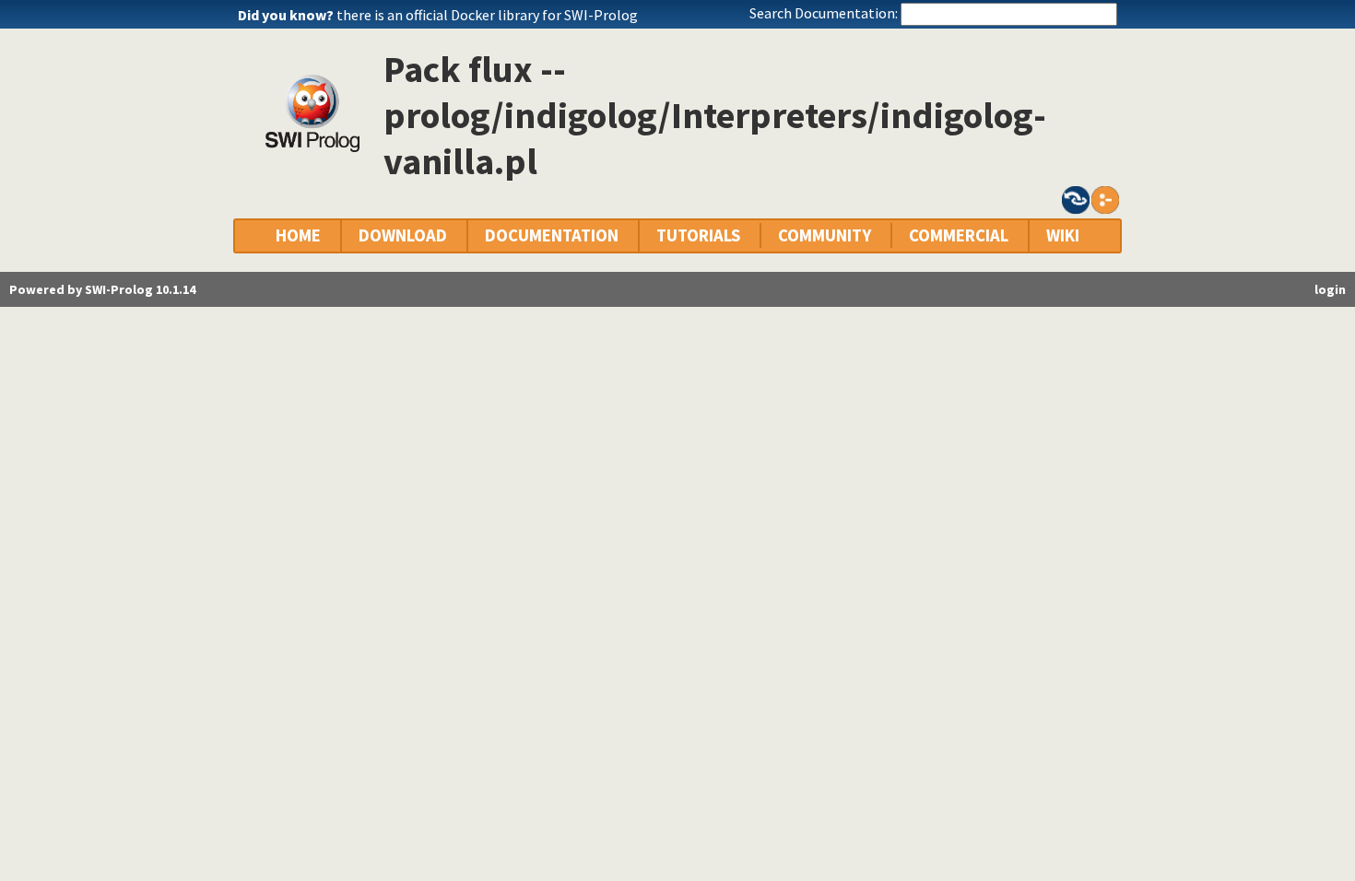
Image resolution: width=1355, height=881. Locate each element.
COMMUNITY (824, 235)
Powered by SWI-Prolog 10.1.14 (102, 289)
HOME (298, 235)
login (1330, 289)
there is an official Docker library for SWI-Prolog (487, 15)
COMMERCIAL (958, 235)
